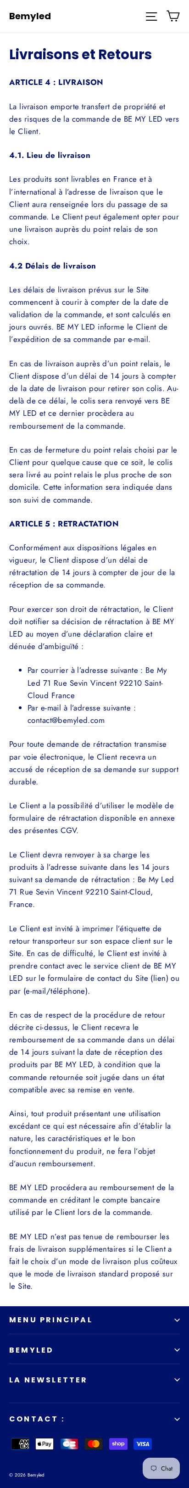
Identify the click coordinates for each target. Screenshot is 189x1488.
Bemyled (30, 16)
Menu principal (51, 1320)
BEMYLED (31, 1350)
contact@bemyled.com (66, 720)
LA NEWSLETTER (48, 1380)
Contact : (37, 1419)
